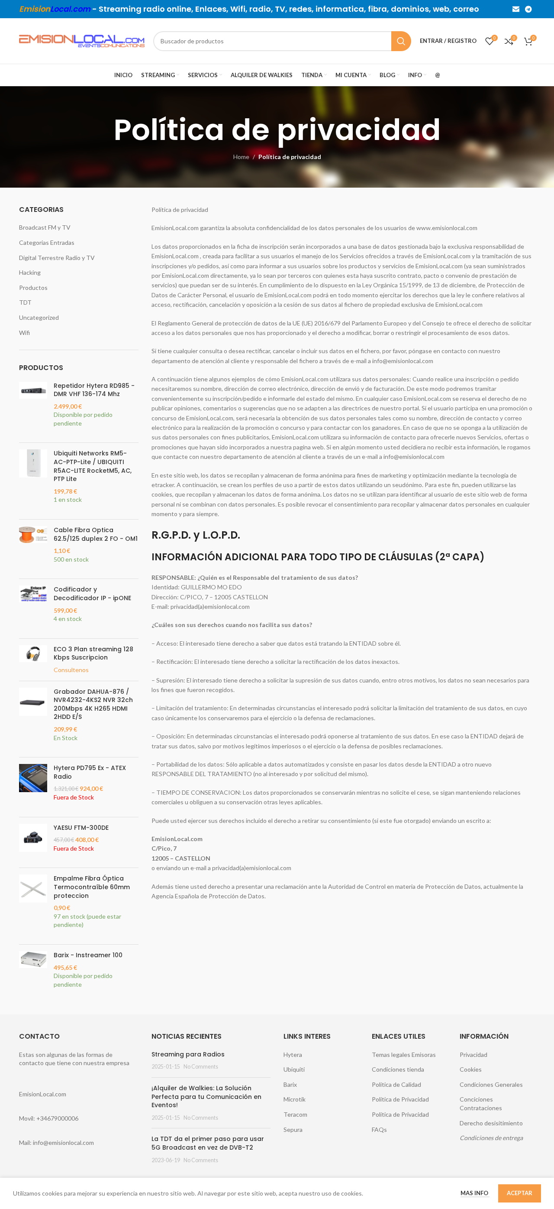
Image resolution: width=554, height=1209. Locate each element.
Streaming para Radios (188, 1054)
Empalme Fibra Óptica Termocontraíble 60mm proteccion (92, 887)
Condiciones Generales (491, 1084)
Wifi (24, 332)
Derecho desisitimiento (491, 1123)
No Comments (201, 1066)
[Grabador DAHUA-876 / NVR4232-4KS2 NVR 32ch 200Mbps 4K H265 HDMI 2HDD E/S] (33, 719)
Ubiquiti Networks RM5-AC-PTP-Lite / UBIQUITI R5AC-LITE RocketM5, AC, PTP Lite (93, 466)
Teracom (295, 1114)
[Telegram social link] (528, 9)
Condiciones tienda (398, 1069)
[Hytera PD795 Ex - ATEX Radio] (33, 787)
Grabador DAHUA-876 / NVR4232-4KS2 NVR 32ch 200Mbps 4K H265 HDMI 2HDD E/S (93, 705)
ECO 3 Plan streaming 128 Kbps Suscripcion (93, 653)
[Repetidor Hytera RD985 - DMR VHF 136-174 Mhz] (33, 409)
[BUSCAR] (401, 41)
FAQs (379, 1129)
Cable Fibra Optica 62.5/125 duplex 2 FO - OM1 (96, 534)
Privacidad (473, 1054)
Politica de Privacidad (400, 1099)
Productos (33, 287)
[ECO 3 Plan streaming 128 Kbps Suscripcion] (33, 659)
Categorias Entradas (46, 242)
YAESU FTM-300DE (81, 828)
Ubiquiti (294, 1069)
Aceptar (519, 1193)
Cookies (471, 1069)
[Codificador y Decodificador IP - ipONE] (33, 608)
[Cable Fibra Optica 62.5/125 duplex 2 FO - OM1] (33, 549)
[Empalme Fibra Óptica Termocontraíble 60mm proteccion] (33, 906)
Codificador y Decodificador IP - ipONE (92, 593)
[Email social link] (515, 9)
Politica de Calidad (396, 1084)
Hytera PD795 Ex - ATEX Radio (90, 772)
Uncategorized (39, 317)
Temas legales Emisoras (404, 1054)
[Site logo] (82, 40)
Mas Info (475, 1193)
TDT (25, 302)
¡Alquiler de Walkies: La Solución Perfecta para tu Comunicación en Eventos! (206, 1096)
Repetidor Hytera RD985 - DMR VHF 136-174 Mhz (94, 390)
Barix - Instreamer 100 (88, 955)
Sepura (293, 1129)
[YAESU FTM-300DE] (33, 842)
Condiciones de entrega (491, 1137)
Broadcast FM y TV (45, 227)
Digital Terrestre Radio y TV (57, 257)
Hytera (292, 1054)
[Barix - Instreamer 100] (33, 974)
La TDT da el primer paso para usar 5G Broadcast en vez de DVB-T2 (207, 1143)
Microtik (294, 1099)
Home (241, 156)
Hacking (30, 272)
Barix (290, 1084)
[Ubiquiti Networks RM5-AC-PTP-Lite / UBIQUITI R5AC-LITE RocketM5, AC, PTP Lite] (33, 481)
